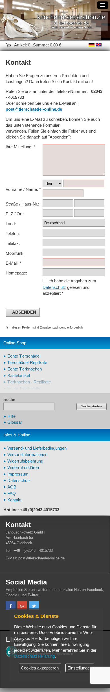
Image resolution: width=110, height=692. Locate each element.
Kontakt (14, 500)
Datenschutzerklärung (34, 656)
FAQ (11, 493)
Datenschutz (54, 287)
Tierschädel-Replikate (27, 362)
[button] (11, 606)
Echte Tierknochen (24, 369)
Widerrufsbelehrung (25, 461)
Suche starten (91, 406)
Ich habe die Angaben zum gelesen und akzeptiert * (69, 287)
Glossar (14, 422)
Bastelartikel (18, 375)
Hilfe (11, 416)
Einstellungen (79, 668)
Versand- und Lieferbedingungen (37, 448)
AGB (11, 487)
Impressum (17, 474)
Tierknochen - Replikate (29, 382)
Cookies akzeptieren (40, 668)
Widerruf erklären (23, 467)
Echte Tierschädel (23, 356)
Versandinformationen (27, 454)
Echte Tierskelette (23, 388)
